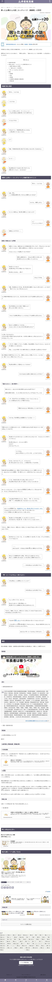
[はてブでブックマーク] (30, 463)
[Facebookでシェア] (22, 463)
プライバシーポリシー (26, 974)
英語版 (30, 44)
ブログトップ (9, 974)
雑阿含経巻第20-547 (11, 44)
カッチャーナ (24, 882)
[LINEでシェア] (32, 463)
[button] (48, 624)
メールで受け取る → (25, 962)
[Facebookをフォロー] (7, 887)
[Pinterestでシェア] (35, 463)
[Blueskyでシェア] (17, 463)
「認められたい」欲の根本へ (16, 68)
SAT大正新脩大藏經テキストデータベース (35, 720)
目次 (24, 59)
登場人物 (12, 80)
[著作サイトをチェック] (2, 887)
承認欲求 (10, 882)
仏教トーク (4, 882)
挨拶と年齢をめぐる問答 (15, 66)
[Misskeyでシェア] (20, 463)
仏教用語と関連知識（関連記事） (17, 79)
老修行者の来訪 (12, 62)
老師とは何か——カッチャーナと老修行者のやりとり (20, 64)
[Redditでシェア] (27, 463)
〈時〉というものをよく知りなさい (16, 69)
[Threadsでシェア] (25, 463)
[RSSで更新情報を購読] (13, 887)
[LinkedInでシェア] (37, 463)
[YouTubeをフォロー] (10, 887)
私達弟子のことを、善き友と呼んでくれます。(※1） (30, 508)
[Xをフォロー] (5, 887)
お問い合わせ (43, 974)
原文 (11, 75)
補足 (10, 71)
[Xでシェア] (12, 463)
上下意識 (15, 882)
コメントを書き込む (26, 924)
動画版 (26, 44)
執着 (29, 882)
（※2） (17, 620)
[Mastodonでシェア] (15, 463)
